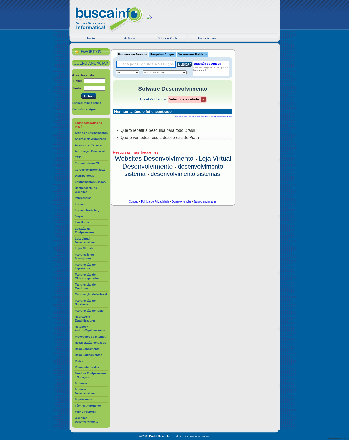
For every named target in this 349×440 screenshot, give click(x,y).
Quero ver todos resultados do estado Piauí (160, 137)
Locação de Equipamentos (85, 230)
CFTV (78, 157)
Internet (80, 204)
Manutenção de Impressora (85, 266)
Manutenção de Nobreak (91, 294)
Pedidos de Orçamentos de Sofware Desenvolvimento (203, 116)
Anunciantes (206, 38)
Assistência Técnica (88, 145)
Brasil (144, 99)
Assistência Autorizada (90, 138)
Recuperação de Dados (90, 342)
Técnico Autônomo (88, 405)
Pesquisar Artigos (162, 54)
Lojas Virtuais (84, 248)
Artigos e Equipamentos (91, 132)
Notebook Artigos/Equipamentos (90, 328)
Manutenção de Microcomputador (87, 276)
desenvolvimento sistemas (185, 174)
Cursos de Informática (90, 169)
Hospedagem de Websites (86, 189)
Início (91, 38)
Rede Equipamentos (88, 354)
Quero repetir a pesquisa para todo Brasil (158, 130)
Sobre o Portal (168, 38)
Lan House (82, 222)
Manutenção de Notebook (85, 302)
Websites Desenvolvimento (86, 419)
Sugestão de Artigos (207, 63)
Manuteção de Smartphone (84, 256)
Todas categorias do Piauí (88, 124)
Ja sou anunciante (205, 201)
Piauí (158, 99)
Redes (79, 361)
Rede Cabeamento (87, 348)
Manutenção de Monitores (85, 286)
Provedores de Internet (90, 336)
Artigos (129, 38)
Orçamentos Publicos (192, 54)
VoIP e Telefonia (85, 411)
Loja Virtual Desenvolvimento (86, 240)
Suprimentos (83, 399)
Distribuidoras (84, 175)
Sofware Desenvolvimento (86, 391)
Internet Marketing (87, 210)
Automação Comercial (90, 151)
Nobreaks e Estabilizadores (85, 318)
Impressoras (83, 197)
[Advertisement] (257, 123)
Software (81, 383)
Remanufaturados (87, 367)
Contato (133, 201)
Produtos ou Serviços (132, 54)
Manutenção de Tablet (89, 310)
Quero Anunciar (181, 201)
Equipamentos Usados (90, 181)
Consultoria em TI (87, 163)
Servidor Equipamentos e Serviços (91, 375)
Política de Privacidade (155, 201)
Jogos (79, 216)
